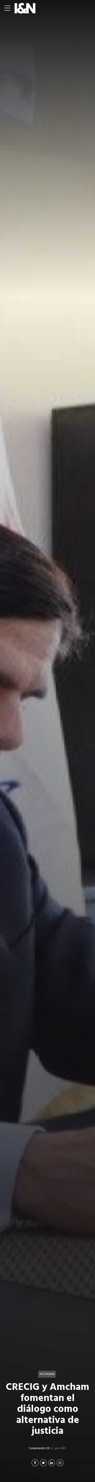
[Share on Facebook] (35, 1462)
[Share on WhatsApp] (60, 1462)
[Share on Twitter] (43, 1462)
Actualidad (47, 1374)
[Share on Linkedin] (51, 1462)
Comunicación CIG (39, 1448)
